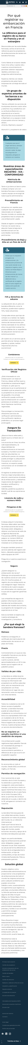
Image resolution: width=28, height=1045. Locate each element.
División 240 (5, 1007)
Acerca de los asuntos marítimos (11, 1004)
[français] (22, 6)
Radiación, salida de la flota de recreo (12, 982)
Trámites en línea (13, 1041)
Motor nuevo (6, 976)
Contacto (13, 362)
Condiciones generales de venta (11, 1025)
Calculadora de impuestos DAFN (11, 1001)
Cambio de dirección (8, 979)
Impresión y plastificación (9, 986)
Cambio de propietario (8, 965)
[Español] (26, 6)
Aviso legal (5, 1022)
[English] (24, 6)
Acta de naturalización (8, 995)
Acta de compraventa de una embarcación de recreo (10, 969)
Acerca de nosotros (7, 1013)
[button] (26, 2)
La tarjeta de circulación (9, 992)
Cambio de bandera (7, 973)
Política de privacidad (8, 1028)
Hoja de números (7, 989)
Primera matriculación (8, 962)
